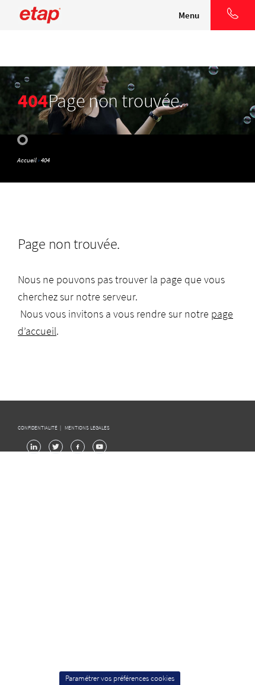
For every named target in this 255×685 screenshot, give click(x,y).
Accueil (27, 160)
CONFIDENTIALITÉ (38, 427)
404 (45, 160)
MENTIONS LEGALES (87, 427)
